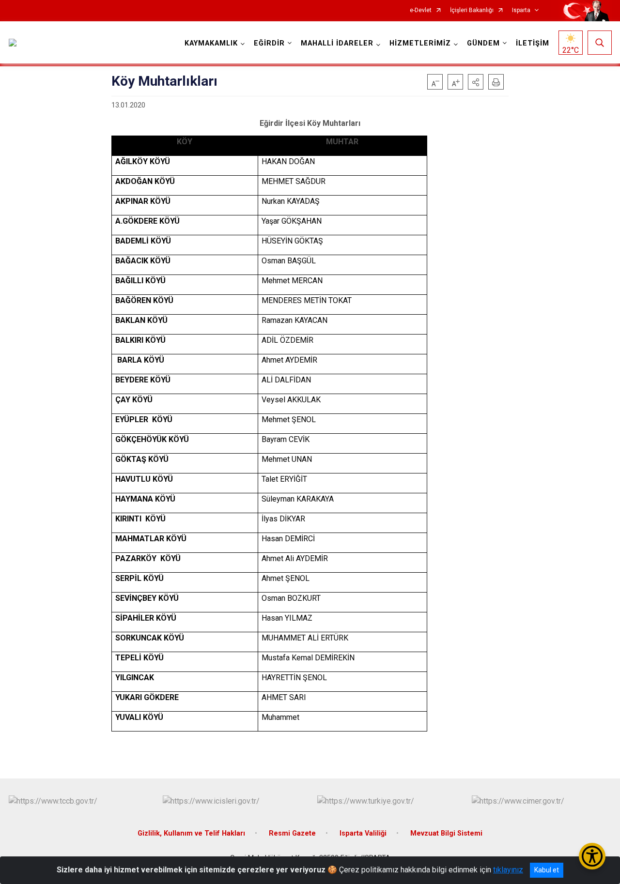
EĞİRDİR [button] (269, 43)
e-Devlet (421, 10)
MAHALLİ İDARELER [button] (337, 43)
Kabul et (546, 870)
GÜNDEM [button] (483, 43)
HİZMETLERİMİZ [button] (420, 43)
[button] (475, 82)
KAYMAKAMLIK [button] (211, 43)
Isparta (521, 10)
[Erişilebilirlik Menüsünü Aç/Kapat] (592, 856)
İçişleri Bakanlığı (472, 10)
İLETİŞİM (532, 43)
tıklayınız (508, 869)
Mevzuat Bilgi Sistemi (446, 833)
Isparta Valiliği (363, 833)
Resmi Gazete (292, 833)
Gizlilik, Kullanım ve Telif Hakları (191, 833)
